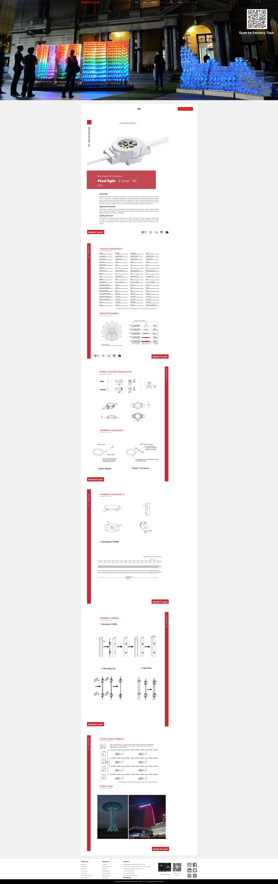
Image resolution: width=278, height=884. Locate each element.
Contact (180, 2)
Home (136, 2)
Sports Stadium (105, 871)
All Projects (104, 864)
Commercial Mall (106, 866)
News (171, 2)
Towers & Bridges (106, 873)
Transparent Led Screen (86, 875)
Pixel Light (83, 864)
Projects (153, 2)
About (145, 2)
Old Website (127, 877)
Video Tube (83, 868)
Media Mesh (84, 866)
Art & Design (105, 877)
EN (193, 2)
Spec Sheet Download (185, 108)
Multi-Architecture (106, 875)
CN (189, 2)
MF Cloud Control (85, 877)
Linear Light (84, 873)
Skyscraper (104, 868)
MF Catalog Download (165, 874)
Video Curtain (84, 871)
